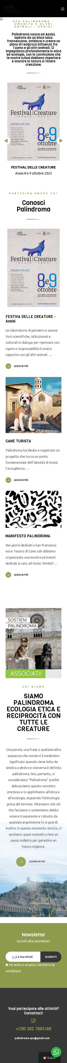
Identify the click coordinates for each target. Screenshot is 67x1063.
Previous (6, 140)
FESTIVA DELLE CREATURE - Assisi (30, 319)
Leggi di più (21, 366)
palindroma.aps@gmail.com (32, 1038)
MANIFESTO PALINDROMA (28, 536)
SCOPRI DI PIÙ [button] (37, 861)
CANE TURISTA (18, 441)
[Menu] (62, 8)
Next (60, 140)
